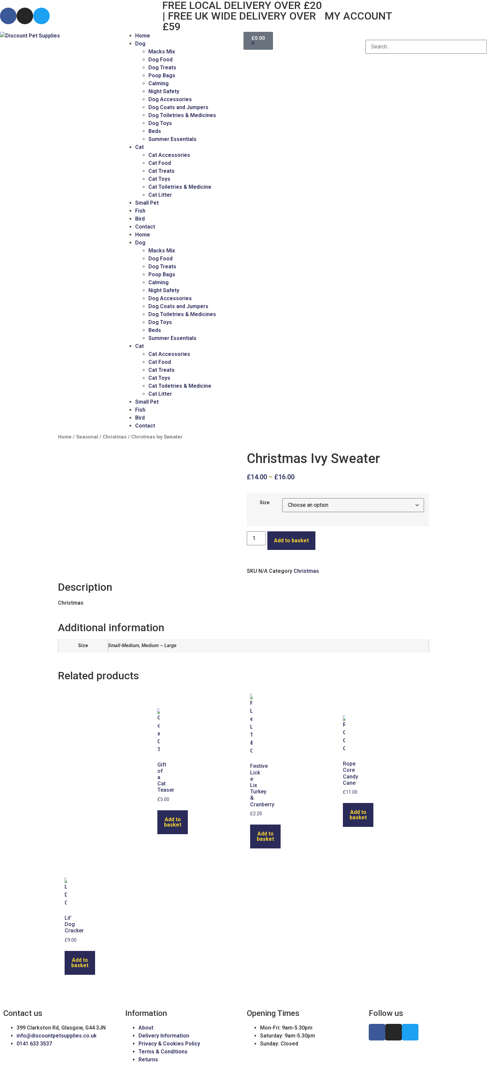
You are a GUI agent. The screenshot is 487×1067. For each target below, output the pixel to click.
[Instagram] (25, 16)
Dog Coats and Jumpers (178, 107)
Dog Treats (162, 67)
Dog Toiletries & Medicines (182, 115)
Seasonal (87, 437)
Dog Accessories (170, 99)
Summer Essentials (172, 139)
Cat (139, 147)
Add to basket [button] (172, 822)
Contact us (22, 1013)
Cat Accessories (169, 155)
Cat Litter (160, 195)
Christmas (115, 437)
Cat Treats (161, 171)
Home (142, 36)
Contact (145, 227)
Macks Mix (161, 51)
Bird (140, 219)
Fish (140, 211)
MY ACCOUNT (358, 16)
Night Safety (163, 91)
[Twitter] (41, 16)
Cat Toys (159, 179)
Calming (158, 83)
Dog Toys (160, 123)
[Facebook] (8, 16)
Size (265, 502)
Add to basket (291, 540)
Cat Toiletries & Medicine (179, 187)
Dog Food (160, 59)
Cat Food (159, 163)
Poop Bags (161, 75)
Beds (154, 131)
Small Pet (147, 203)
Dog (140, 43)
